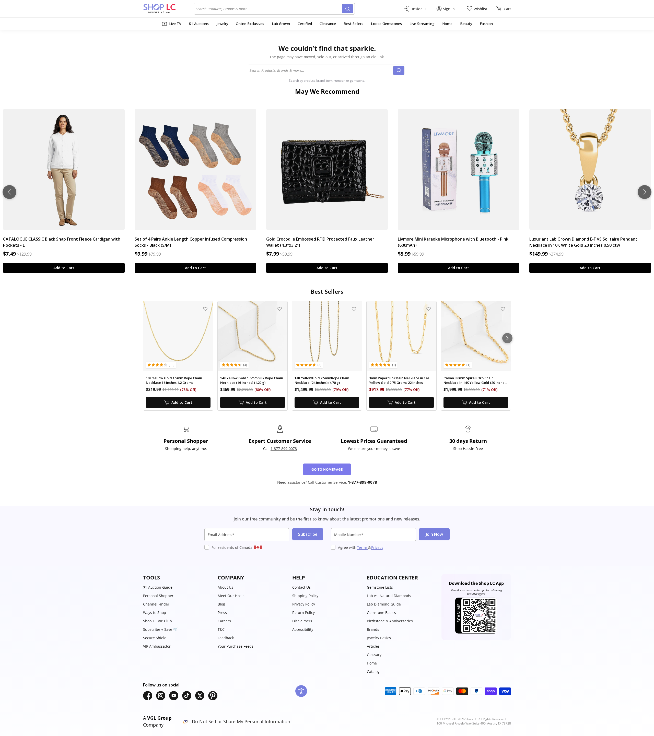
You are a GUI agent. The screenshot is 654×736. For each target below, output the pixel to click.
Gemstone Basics (381, 612)
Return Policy (303, 612)
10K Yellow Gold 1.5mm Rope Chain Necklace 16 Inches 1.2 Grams (174, 380)
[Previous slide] (9, 192)
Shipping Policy (305, 595)
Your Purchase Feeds (235, 646)
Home (372, 663)
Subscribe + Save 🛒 (160, 629)
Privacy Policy (303, 604)
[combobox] (269, 8)
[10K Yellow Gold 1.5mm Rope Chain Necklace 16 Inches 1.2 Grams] (178, 336)
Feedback (226, 637)
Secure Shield (155, 637)
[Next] (507, 338)
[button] (178, 577)
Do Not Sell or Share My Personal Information (241, 721)
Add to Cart (63, 267)
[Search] (347, 8)
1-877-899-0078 (284, 448)
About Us (225, 587)
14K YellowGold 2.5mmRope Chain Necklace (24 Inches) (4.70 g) (322, 380)
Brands (373, 629)
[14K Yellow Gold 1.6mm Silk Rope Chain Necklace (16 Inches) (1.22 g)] (252, 336)
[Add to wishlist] (205, 309)
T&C (221, 629)
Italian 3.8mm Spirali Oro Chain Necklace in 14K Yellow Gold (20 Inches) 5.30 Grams (475, 380)
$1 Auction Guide (157, 587)
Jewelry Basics (379, 637)
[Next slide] (644, 192)
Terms (362, 547)
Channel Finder (156, 604)
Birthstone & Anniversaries (390, 621)
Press (222, 612)
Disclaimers (302, 621)
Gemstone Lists (380, 587)
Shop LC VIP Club (157, 621)
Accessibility (302, 629)
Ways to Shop (154, 612)
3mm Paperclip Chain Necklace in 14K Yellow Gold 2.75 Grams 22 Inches (399, 380)
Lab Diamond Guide (384, 604)
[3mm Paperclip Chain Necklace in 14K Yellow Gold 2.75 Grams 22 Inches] (401, 336)
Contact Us (301, 587)
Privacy (377, 547)
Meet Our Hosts (231, 595)
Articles (373, 646)
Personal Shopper (158, 595)
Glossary (374, 654)
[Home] (168, 9)
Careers (224, 621)
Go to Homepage (327, 469)
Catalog (373, 671)
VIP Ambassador (157, 646)
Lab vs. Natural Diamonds (389, 595)
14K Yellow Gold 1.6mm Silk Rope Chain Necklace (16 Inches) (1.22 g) (251, 380)
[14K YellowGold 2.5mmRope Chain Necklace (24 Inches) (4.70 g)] (327, 336)
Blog (221, 604)
